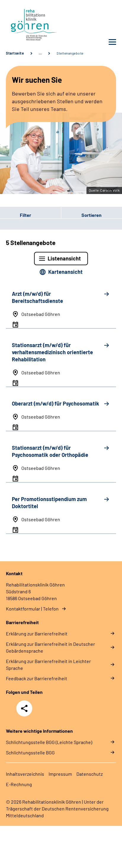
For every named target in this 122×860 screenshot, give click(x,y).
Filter (15, 215)
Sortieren (91, 215)
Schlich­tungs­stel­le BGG (30, 752)
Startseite (15, 53)
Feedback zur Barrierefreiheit (36, 678)
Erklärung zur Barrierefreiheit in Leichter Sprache (48, 664)
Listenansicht (64, 258)
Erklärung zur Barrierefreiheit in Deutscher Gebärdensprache (50, 647)
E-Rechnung (19, 784)
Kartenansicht (65, 271)
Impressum (60, 774)
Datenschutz (89, 774)
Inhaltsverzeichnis (25, 774)
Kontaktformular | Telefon (32, 608)
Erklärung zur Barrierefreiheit (37, 633)
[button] (30, 215)
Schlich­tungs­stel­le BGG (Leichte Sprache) (49, 742)
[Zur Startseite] (32, 24)
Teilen (24, 708)
